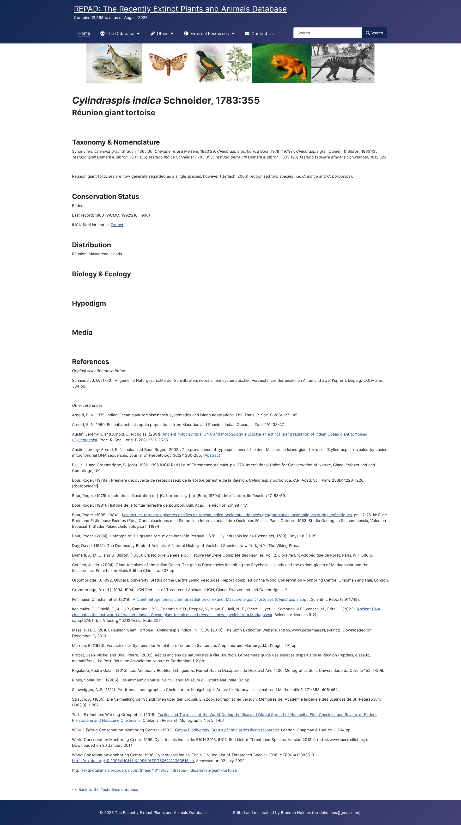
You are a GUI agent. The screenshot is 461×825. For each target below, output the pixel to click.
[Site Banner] (230, 63)
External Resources (209, 33)
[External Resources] (232, 34)
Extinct (117, 224)
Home (84, 33)
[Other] (171, 34)
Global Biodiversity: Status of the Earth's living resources (227, 730)
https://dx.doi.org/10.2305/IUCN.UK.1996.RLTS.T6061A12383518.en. (133, 760)
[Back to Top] (452, 816)
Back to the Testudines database (108, 789)
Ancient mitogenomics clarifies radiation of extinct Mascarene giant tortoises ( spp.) (221, 599)
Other (162, 33)
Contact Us (262, 33)
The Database (120, 33)
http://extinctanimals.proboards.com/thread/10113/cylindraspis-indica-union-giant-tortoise (154, 770)
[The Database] (137, 34)
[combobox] (327, 32)
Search (376, 32)
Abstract (212, 455)
